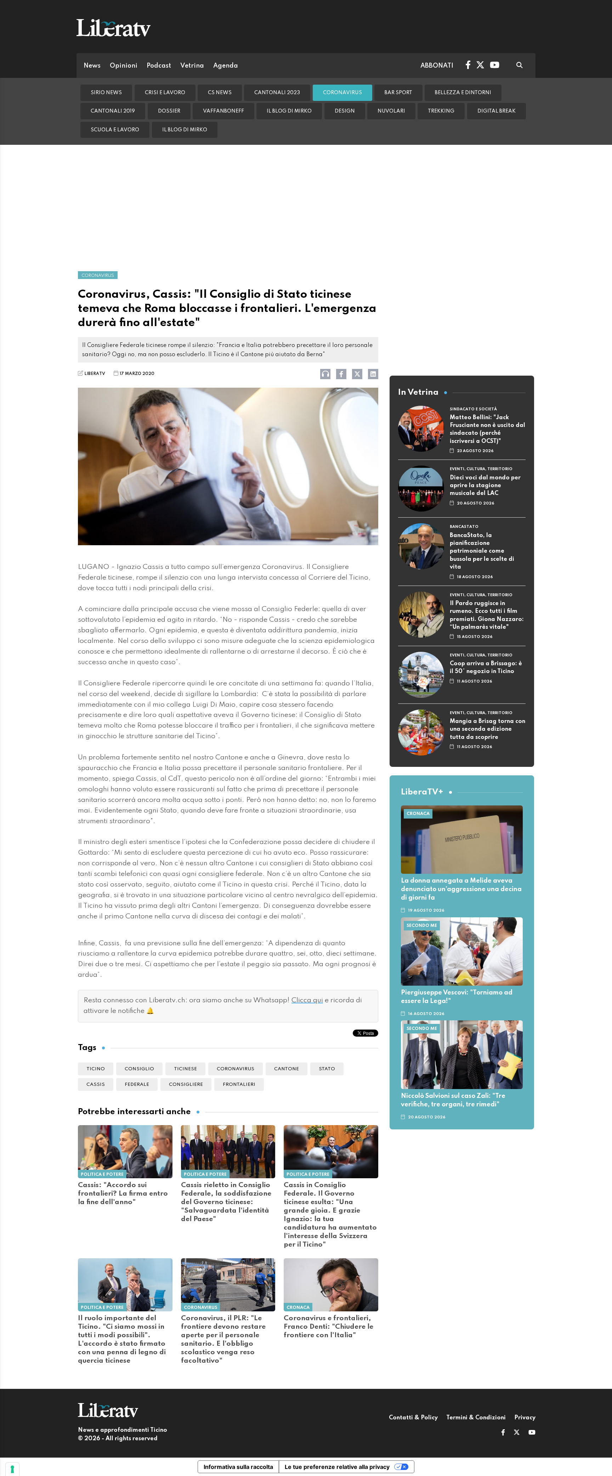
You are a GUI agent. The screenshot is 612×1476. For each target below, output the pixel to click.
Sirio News (106, 92)
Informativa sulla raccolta (238, 1466)
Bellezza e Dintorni (463, 92)
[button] (503, 1433)
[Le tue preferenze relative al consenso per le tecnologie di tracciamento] (12, 1469)
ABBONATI (436, 66)
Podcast (159, 66)
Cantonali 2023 (277, 92)
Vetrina (192, 66)
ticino (95, 1069)
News (92, 66)
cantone (286, 1069)
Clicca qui (307, 1000)
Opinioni (123, 66)
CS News (220, 92)
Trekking (441, 111)
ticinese (185, 1069)
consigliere (186, 1084)
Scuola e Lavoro (115, 129)
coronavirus (235, 1069)
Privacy (525, 1418)
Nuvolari (391, 111)
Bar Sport (398, 92)
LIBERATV (94, 374)
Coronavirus (342, 92)
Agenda (225, 66)
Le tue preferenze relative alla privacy (337, 1466)
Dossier (169, 111)
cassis (95, 1084)
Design (345, 111)
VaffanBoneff (223, 111)
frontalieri (239, 1084)
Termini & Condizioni (476, 1418)
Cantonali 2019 (113, 111)
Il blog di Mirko (289, 111)
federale (137, 1084)
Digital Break (496, 111)
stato (327, 1069)
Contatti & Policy (413, 1418)
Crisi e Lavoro (165, 92)
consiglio (139, 1069)
